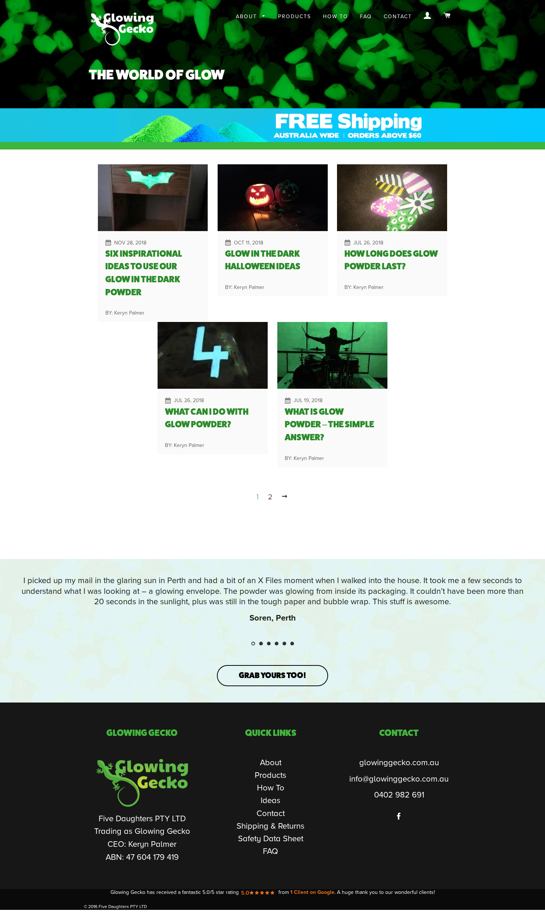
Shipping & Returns (270, 826)
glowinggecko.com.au (399, 763)
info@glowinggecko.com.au (399, 779)
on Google (312, 892)
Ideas (270, 801)
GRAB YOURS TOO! (272, 675)
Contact (398, 16)
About (247, 16)
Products (294, 16)
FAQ (366, 16)
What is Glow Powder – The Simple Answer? (329, 425)
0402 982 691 (399, 795)
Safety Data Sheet (270, 839)
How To (335, 16)
